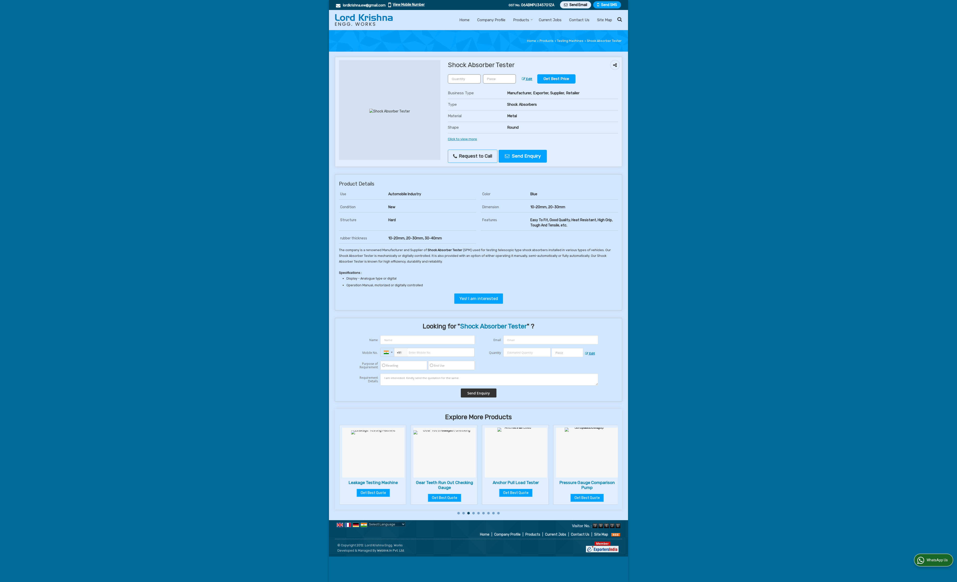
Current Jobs (550, 20)
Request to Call (475, 156)
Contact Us (579, 20)
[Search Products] (619, 19)
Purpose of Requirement (369, 365)
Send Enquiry (526, 156)
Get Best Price (556, 79)
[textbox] (499, 79)
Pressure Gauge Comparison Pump (533, 485)
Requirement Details (369, 379)
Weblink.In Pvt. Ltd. (391, 550)
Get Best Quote (391, 498)
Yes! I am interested (478, 298)
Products (521, 20)
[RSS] (615, 534)
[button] (409, 4)
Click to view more (462, 139)
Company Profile (491, 20)
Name (373, 340)
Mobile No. (370, 353)
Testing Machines (570, 41)
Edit (528, 79)
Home (464, 20)
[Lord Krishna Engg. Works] (364, 19)
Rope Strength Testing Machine (605, 485)
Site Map (604, 20)
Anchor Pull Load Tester (462, 482)
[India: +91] (387, 352)
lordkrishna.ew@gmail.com (364, 5)
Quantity (495, 353)
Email (497, 340)
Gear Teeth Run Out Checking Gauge (391, 485)
